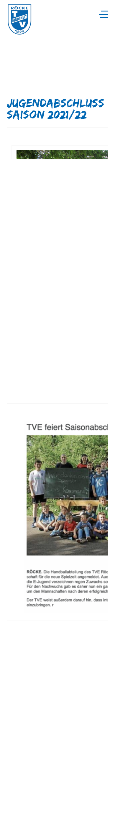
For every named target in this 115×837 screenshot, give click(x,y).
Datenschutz (18, 828)
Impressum (17, 824)
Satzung (14, 819)
